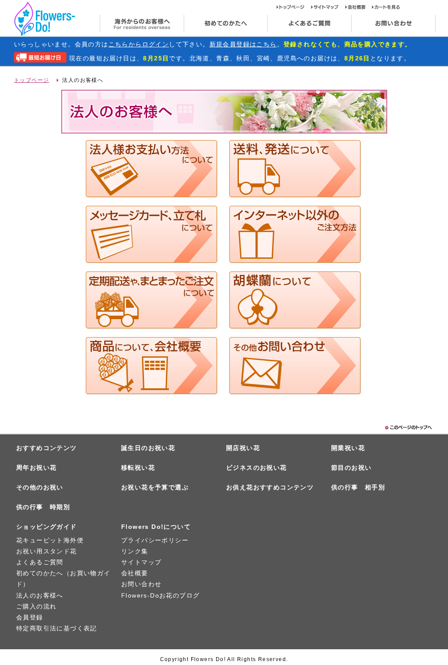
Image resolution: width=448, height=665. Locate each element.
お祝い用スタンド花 (46, 551)
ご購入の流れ (36, 606)
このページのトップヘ (408, 427)
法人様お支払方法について (152, 169)
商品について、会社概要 (152, 366)
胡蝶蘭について (295, 300)
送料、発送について (295, 169)
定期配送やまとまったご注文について (152, 300)
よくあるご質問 (309, 23)
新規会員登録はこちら (243, 44)
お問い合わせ (393, 23)
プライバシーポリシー (155, 540)
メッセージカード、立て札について (152, 235)
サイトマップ (328, 7)
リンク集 (134, 551)
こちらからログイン (138, 44)
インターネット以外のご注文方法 (295, 235)
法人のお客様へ (39, 595)
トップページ (293, 7)
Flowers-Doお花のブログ (160, 595)
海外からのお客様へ (141, 23)
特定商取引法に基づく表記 (56, 628)
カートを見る (386, 7)
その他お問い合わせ (295, 366)
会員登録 (29, 617)
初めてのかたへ (225, 23)
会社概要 (358, 7)
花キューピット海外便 (50, 540)
